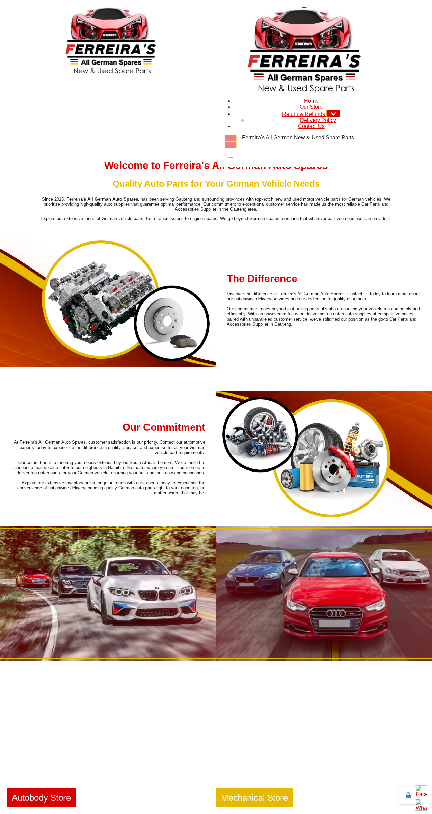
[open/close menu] (304, 7)
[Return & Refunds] (333, 113)
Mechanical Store (254, 798)
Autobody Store (41, 798)
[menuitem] (311, 101)
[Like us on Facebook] (421, 791)
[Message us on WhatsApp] (421, 805)
